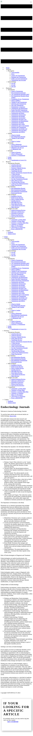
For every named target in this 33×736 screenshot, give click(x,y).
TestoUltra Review (16, 176)
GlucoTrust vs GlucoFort (18, 227)
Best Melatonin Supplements (19, 146)
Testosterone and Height (18, 116)
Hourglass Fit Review (17, 213)
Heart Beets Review (16, 204)
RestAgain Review (16, 193)
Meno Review (15, 207)
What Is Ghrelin (15, 135)
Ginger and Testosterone (18, 75)
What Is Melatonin (16, 144)
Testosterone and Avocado (18, 80)
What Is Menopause (16, 154)
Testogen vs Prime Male (18, 221)
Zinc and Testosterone (17, 105)
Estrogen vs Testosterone (18, 155)
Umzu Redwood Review (18, 205)
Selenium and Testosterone (18, 103)
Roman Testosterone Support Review (21, 172)
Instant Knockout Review (18, 210)
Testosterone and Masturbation (19, 121)
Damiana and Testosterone (18, 77)
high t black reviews (16, 180)
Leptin (9, 157)
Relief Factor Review (17, 197)
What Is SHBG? (15, 100)
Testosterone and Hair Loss (18, 119)
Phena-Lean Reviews (17, 215)
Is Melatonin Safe (16, 149)
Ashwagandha (15, 72)
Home (6, 236)
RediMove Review (16, 196)
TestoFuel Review (16, 165)
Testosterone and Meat (17, 122)
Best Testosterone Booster (18, 93)
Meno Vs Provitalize (17, 226)
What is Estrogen (16, 152)
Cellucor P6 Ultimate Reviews (19, 183)
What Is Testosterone (17, 91)
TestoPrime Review (16, 171)
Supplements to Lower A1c (18, 160)
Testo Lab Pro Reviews (17, 177)
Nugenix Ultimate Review (18, 168)
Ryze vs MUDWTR (17, 229)
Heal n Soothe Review (17, 199)
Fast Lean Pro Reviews (17, 216)
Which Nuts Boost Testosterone (20, 111)
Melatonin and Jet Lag (17, 147)
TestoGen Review (16, 166)
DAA (12, 74)
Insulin (10, 158)
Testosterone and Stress (17, 113)
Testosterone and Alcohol (18, 118)
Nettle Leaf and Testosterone (19, 78)
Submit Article (12, 233)
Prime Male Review (16, 169)
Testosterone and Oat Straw (19, 130)
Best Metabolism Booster (18, 136)
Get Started (12, 721)
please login (13, 416)
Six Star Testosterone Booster (19, 179)
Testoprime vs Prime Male (18, 219)
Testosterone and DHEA (18, 132)
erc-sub (13, 85)
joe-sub (13, 83)
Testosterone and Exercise (18, 114)
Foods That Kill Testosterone (19, 110)
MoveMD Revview (16, 202)
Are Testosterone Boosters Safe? (20, 94)
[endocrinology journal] (1, 1)
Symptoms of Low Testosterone (20, 99)
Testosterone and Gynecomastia (20, 125)
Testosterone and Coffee (18, 124)
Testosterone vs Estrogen (18, 107)
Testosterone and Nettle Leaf (19, 129)
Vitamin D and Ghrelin (17, 138)
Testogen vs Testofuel (17, 224)
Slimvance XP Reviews (17, 212)
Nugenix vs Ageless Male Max (19, 223)
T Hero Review (15, 174)
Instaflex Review (16, 201)
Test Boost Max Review (18, 182)
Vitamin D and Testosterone (19, 102)
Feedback (10, 232)
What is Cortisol (15, 141)
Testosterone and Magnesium (19, 108)
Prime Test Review (16, 185)
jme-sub (13, 255)
